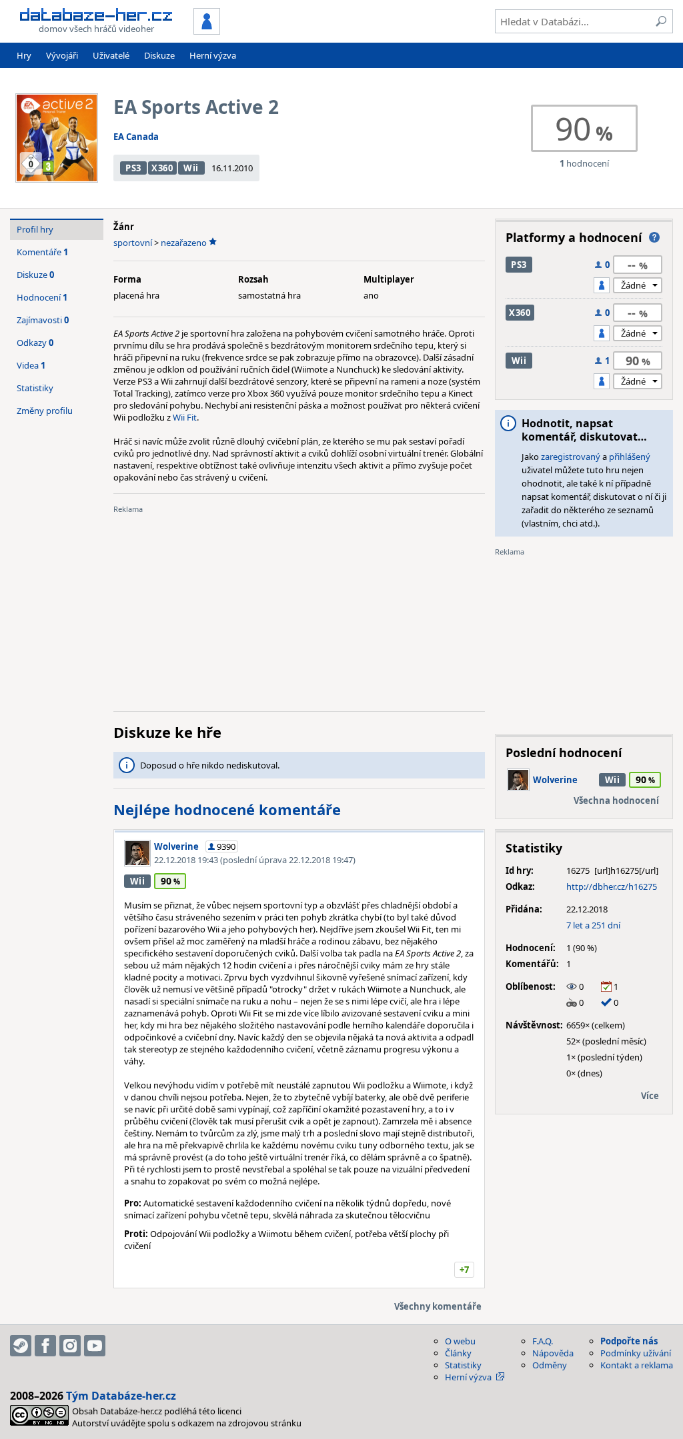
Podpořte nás (629, 1341)
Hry (24, 55)
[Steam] (20, 1345)
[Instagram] (70, 1345)
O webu (460, 1341)
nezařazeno (184, 243)
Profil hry (35, 229)
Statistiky (35, 388)
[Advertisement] (299, 608)
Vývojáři (62, 55)
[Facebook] (45, 1345)
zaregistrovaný (570, 457)
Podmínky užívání (635, 1353)
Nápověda (553, 1353)
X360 (162, 168)
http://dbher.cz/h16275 (611, 886)
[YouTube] (94, 1345)
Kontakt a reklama (636, 1365)
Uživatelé (111, 55)
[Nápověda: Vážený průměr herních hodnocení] (654, 237)
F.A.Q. (542, 1341)
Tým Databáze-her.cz (121, 1395)
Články (458, 1353)
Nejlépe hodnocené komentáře (227, 809)
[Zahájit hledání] (661, 21)
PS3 (133, 168)
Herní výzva (212, 55)
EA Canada (136, 137)
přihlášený (629, 457)
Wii (191, 168)
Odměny (549, 1365)
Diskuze (159, 55)
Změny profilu (45, 411)
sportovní (132, 243)
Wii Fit (185, 417)
